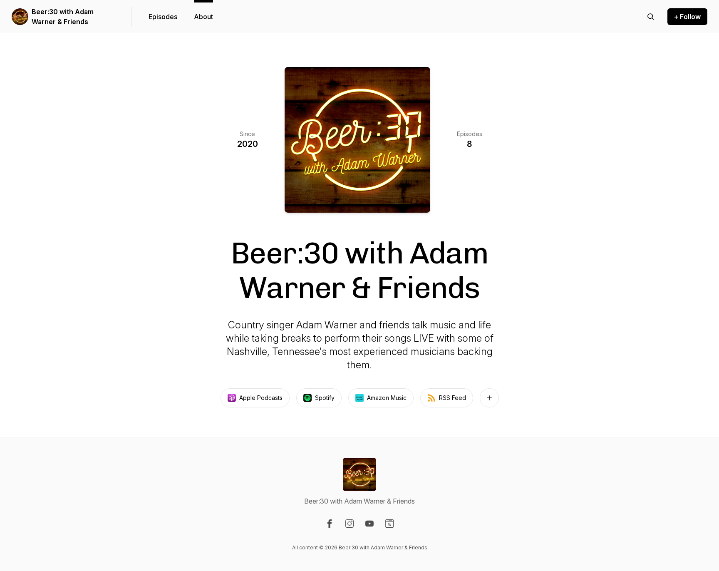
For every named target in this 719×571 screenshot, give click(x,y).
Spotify (325, 397)
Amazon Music (387, 397)
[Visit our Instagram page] (349, 523)
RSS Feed (452, 397)
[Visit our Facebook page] (329, 523)
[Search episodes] (650, 17)
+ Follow (687, 16)
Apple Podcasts (261, 397)
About (203, 16)
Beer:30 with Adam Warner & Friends (63, 16)
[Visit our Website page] (389, 523)
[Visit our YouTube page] (369, 523)
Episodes (163, 16)
